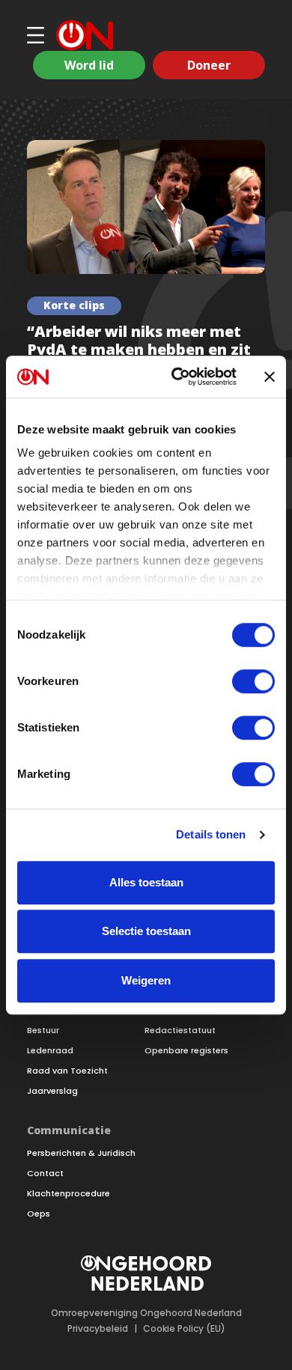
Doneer (209, 65)
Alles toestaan (146, 882)
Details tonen (211, 834)
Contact (45, 1173)
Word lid (89, 65)
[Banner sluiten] (269, 376)
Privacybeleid (97, 1328)
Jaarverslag (52, 1091)
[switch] (253, 681)
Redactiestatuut (180, 1030)
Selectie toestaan (146, 931)
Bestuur (43, 1030)
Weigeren (146, 980)
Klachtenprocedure (68, 1194)
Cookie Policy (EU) (184, 1328)
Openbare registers (186, 1051)
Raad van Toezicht (67, 1071)
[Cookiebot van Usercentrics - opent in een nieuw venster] (177, 376)
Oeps (38, 1214)
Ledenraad (50, 1051)
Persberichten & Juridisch (81, 1153)
